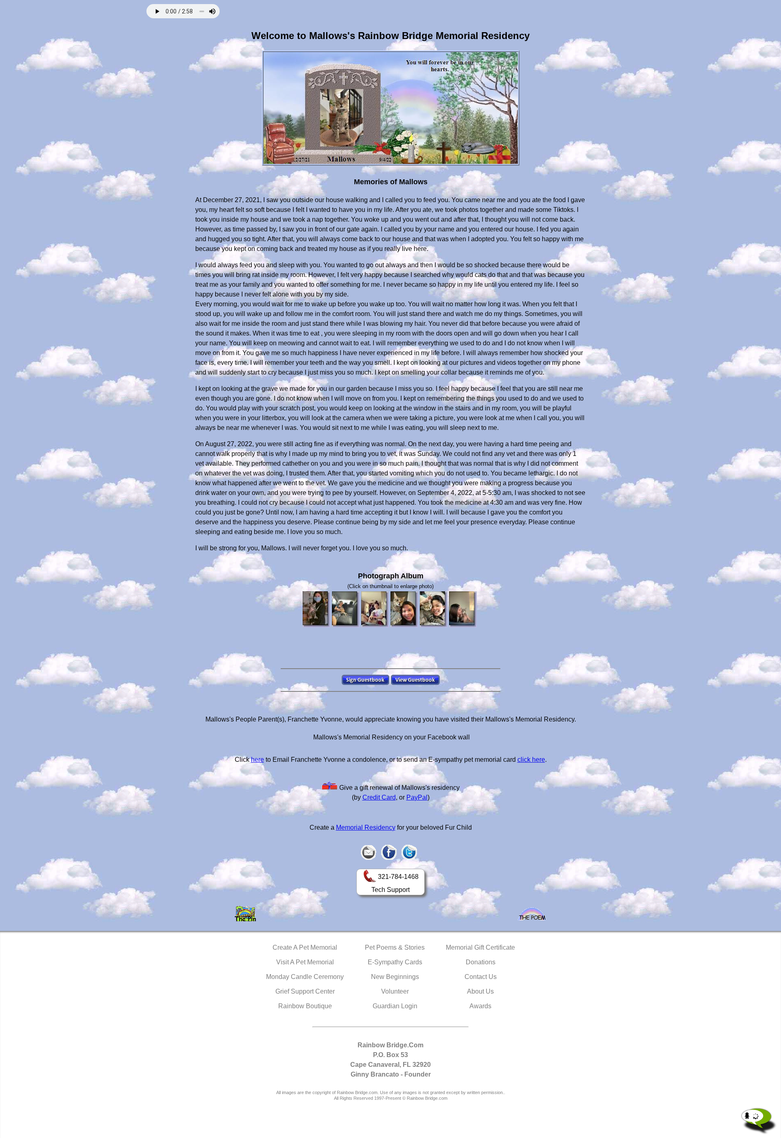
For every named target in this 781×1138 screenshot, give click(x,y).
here (257, 759)
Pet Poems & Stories (395, 947)
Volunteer (395, 991)
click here (531, 759)
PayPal (417, 797)
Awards (480, 1006)
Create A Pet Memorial (305, 947)
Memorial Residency (365, 827)
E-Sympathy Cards (395, 962)
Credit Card (379, 797)
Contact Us (481, 976)
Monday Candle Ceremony (305, 976)
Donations (480, 962)
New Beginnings (395, 976)
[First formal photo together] (316, 609)
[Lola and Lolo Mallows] (346, 609)
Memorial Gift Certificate (480, 947)
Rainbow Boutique (305, 1006)
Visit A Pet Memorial (305, 962)
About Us (480, 991)
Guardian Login (395, 1006)
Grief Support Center (305, 991)
